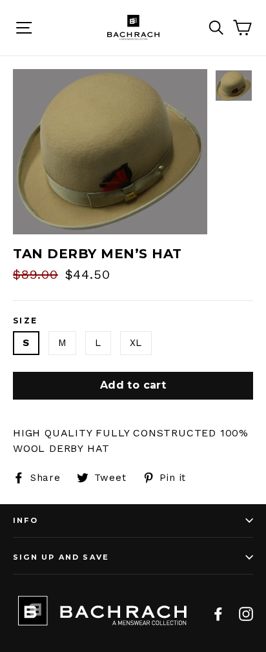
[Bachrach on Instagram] (246, 613)
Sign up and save (61, 557)
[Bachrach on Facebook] (218, 613)
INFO (25, 520)
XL (136, 343)
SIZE (25, 321)
